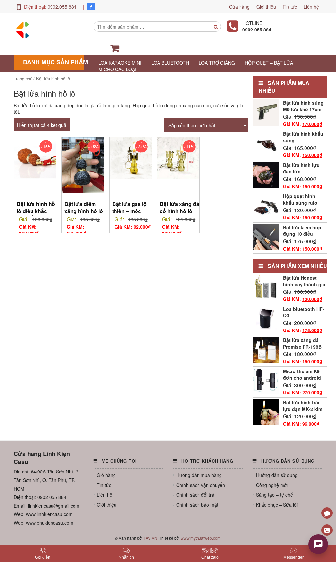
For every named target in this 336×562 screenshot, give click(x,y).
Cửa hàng (239, 6)
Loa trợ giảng (217, 62)
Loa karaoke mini (119, 62)
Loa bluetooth (170, 62)
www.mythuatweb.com (200, 538)
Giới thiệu (266, 6)
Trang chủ (23, 78)
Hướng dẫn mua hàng (199, 475)
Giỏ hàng (106, 475)
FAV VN (150, 538)
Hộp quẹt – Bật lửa (269, 62)
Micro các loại (117, 69)
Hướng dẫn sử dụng (277, 475)
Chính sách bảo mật (197, 504)
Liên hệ (311, 6)
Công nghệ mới (272, 485)
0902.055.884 (62, 6)
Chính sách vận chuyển (200, 485)
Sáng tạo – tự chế (274, 495)
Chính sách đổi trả (195, 495)
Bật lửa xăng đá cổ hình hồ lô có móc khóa (179, 211)
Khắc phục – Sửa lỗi (277, 504)
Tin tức (290, 6)
